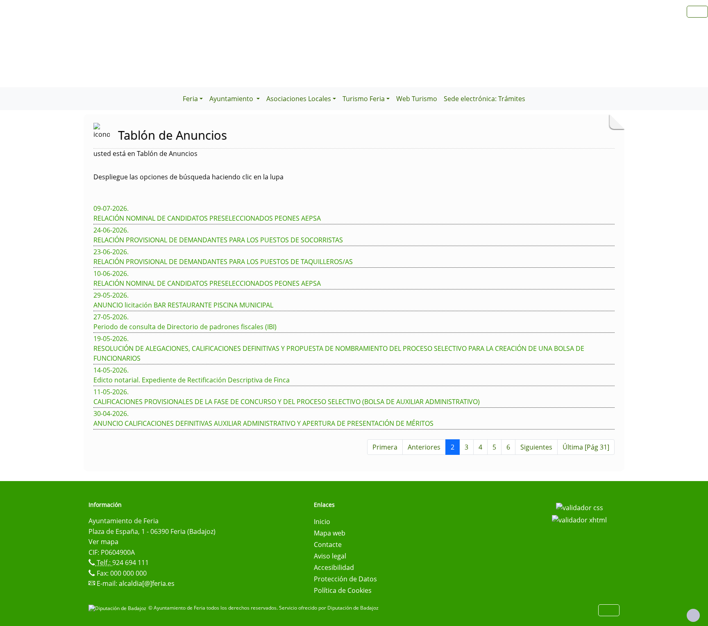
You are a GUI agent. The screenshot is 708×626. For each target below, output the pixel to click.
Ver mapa (103, 541)
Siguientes (536, 447)
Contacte (328, 544)
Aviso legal (330, 555)
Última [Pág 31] (586, 447)
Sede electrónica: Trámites (484, 98)
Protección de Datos (345, 578)
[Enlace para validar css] (579, 507)
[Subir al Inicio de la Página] (693, 615)
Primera (384, 447)
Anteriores (424, 447)
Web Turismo (416, 98)
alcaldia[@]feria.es (147, 583)
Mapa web (329, 533)
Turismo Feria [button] (364, 98)
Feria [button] (190, 98)
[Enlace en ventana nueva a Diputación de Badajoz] (118, 607)
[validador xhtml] (579, 519)
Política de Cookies (343, 590)
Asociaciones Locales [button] (298, 98)
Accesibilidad (334, 567)
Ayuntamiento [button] (232, 98)
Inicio (322, 521)
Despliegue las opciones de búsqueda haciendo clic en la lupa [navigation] (188, 176)
